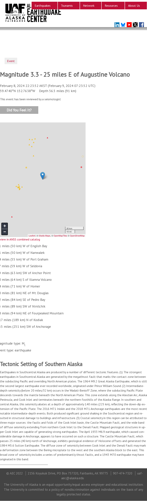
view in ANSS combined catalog (20, 239)
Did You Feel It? (19, 109)
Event (11, 61)
